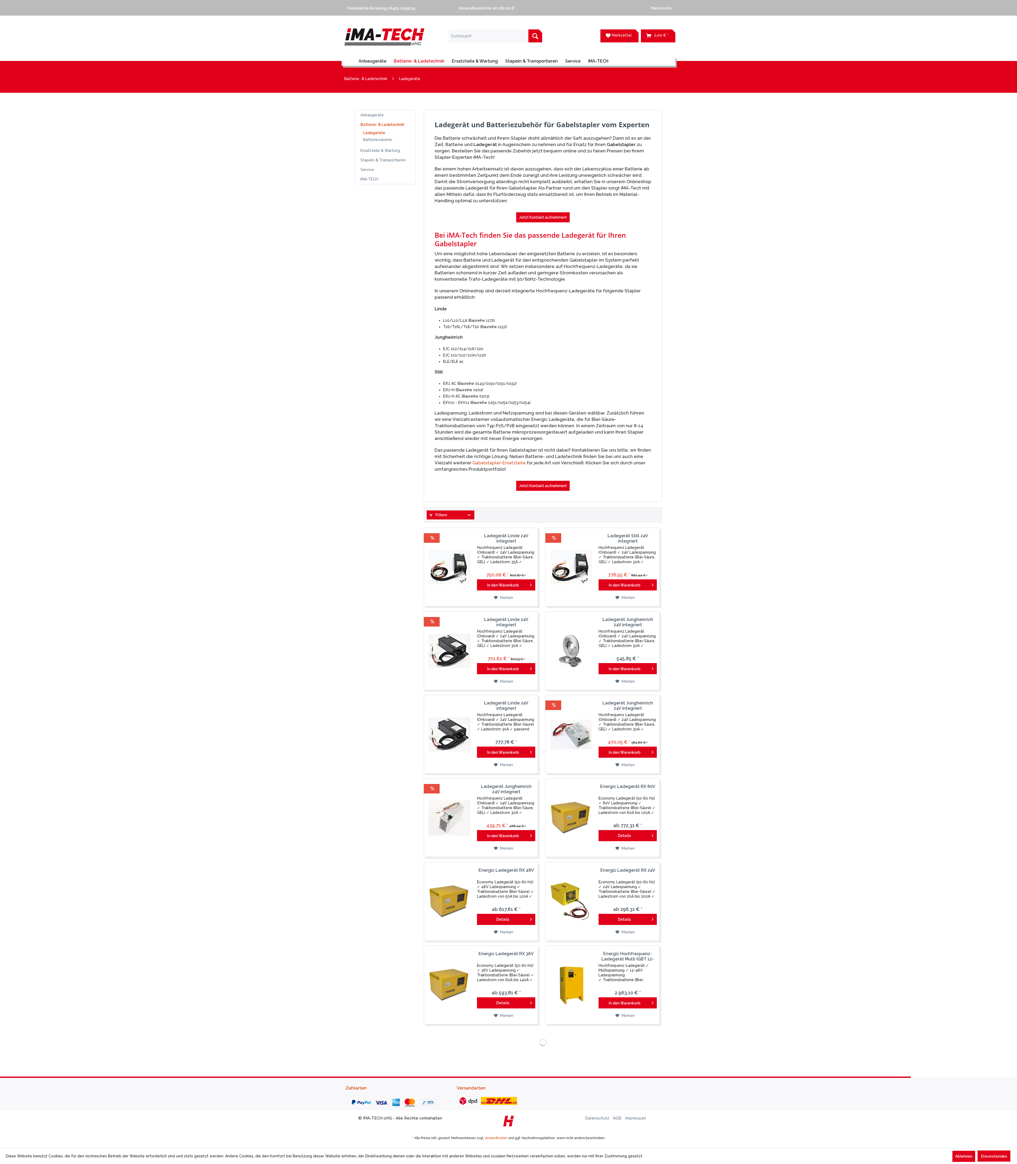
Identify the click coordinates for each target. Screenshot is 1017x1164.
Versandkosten (496, 1138)
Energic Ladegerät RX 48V (506, 870)
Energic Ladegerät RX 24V (627, 870)
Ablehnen (963, 1156)
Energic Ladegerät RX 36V (506, 953)
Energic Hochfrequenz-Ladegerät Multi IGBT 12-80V (627, 956)
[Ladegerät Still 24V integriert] (570, 567)
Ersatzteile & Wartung (380, 150)
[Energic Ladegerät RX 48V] (449, 901)
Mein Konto (660, 8)
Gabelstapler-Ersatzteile (499, 462)
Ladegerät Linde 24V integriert (506, 538)
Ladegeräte (374, 133)
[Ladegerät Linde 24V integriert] (449, 567)
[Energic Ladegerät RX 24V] (570, 901)
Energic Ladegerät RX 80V (627, 786)
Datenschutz (597, 1118)
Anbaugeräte (372, 115)
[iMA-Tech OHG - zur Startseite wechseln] (384, 40)
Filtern (441, 515)
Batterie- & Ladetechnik (382, 124)
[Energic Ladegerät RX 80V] (570, 818)
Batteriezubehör (377, 140)
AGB (617, 1118)
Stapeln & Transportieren (383, 160)
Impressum (635, 1118)
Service (367, 169)
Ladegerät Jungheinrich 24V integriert (628, 622)
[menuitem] (397, 8)
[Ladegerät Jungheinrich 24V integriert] (570, 651)
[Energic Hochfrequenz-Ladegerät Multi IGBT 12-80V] (570, 985)
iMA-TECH (369, 179)
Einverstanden (994, 1156)
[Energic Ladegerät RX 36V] (449, 985)
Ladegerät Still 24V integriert (628, 538)
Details (624, 836)
